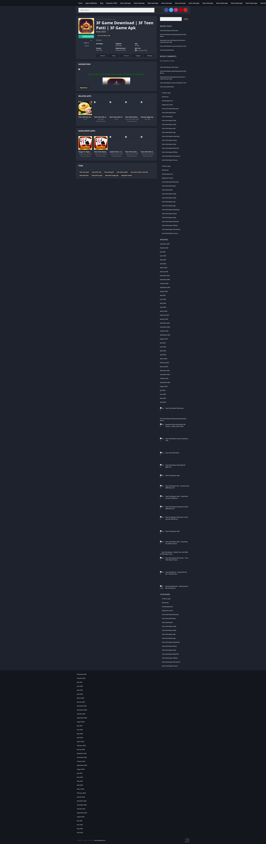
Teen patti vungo (97, 175)
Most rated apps (125, 3)
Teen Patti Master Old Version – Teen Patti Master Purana (176, 559)
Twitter (114, 55)
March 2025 (163, 268)
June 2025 (163, 256)
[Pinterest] (185, 10)
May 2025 (163, 260)
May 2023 (163, 351)
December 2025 (165, 244)
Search (186, 19)
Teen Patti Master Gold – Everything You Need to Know (176, 543)
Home (80, 3)
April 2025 (163, 264)
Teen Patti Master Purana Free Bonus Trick (173, 46)
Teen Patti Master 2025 (169, 124)
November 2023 (165, 327)
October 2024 (164, 283)
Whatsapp (150, 55)
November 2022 (165, 374)
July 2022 (162, 390)
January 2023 (164, 366)
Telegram (138, 55)
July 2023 (162, 343)
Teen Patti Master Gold (169, 144)
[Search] (158, 10)
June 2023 (163, 347)
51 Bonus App (166, 93)
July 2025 (162, 252)
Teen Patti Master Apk (108, 19)
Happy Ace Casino (167, 105)
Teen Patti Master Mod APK (170, 148)
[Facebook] (166, 10)
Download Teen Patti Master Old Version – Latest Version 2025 (175, 425)
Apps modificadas (91, 3)
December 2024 (165, 275)
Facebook (102, 55)
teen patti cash (96, 172)
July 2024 (162, 295)
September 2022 (165, 382)
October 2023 (164, 331)
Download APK (88, 36)
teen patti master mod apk (139, 172)
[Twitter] (171, 10)
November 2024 (165, 279)
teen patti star (84, 175)
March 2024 (163, 311)
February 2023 (164, 363)
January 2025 (164, 272)
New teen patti (84, 172)
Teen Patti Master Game (169, 140)
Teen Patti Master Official (169, 152)
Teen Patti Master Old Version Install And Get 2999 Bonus (176, 518)
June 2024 (163, 299)
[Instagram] (176, 10)
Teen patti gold (109, 172)
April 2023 (163, 355)
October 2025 (164, 248)
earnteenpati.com (167, 101)
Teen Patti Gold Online (167, 50)
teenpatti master (126, 175)
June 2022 (163, 394)
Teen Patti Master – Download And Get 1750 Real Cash (176, 573)
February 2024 (164, 315)
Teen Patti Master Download (170, 136)
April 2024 (163, 307)
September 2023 (165, 335)
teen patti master (122, 172)
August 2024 (164, 291)
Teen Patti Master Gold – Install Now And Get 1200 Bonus (176, 497)
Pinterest (126, 55)
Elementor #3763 (111, 3)
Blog (101, 3)
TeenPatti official (101, 45)
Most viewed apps (222, 3)
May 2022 (163, 398)
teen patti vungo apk (111, 175)
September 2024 (165, 287)
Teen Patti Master (167, 116)
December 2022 (165, 370)
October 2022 (164, 378)
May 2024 (163, 303)
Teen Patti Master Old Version (169, 30)
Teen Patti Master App (169, 132)
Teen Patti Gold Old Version (170, 109)
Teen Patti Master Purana (170, 160)
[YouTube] (181, 10)
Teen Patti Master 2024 (169, 120)
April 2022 (163, 402)
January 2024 (164, 319)
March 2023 (163, 359)
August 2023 (164, 339)
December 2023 (165, 323)
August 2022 (164, 386)
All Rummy (165, 97)
